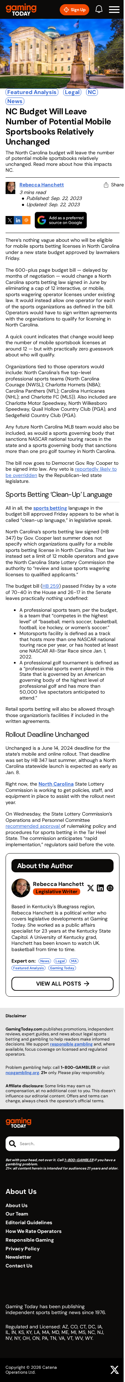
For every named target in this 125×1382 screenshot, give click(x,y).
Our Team (17, 1214)
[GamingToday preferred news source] (61, 220)
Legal (72, 92)
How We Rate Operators (33, 1231)
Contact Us (19, 1266)
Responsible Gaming (30, 1240)
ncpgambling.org (22, 1072)
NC (92, 92)
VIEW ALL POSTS (58, 983)
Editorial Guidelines (29, 1223)
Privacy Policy (23, 1249)
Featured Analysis (32, 92)
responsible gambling (71, 1044)
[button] (114, 10)
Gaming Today (62, 968)
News (15, 101)
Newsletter (18, 1257)
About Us (16, 1206)
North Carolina (56, 784)
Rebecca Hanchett (41, 185)
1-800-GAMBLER (78, 1160)
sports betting (50, 508)
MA (74, 961)
